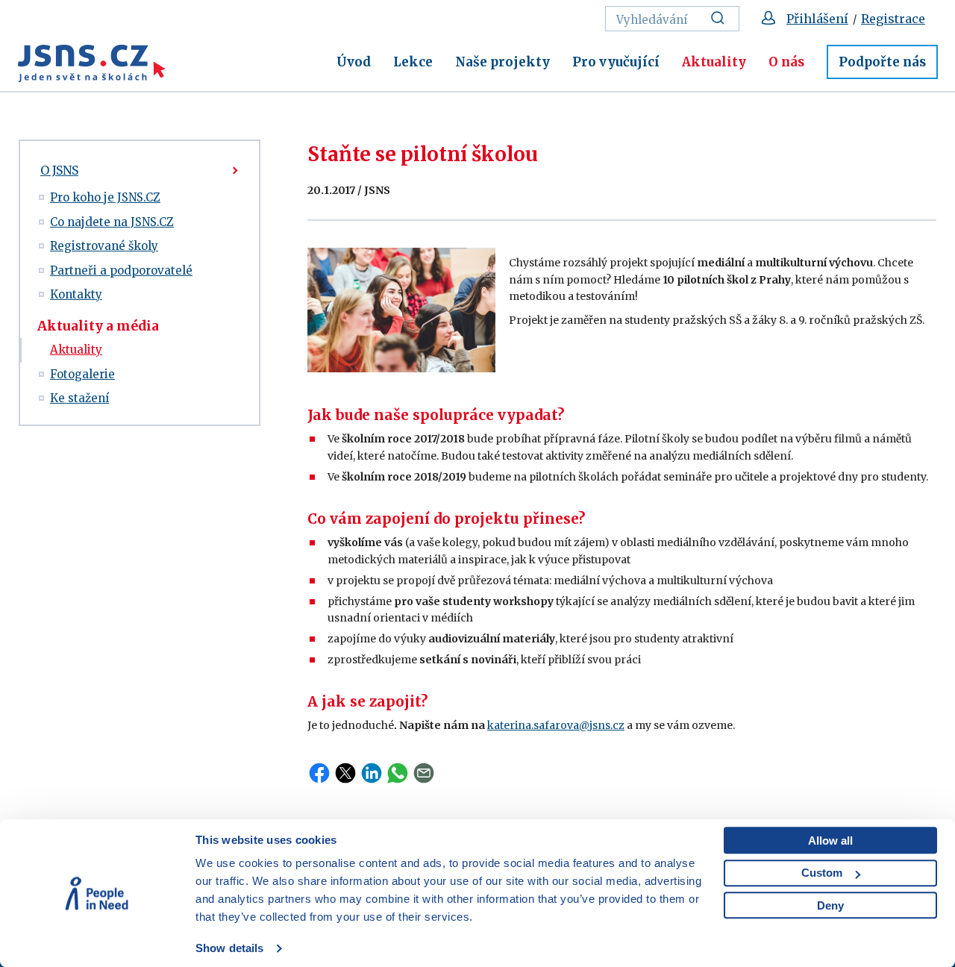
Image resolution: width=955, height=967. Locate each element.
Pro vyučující (616, 62)
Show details (229, 948)
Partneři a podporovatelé (121, 270)
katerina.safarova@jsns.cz (555, 725)
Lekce (413, 62)
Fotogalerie (82, 374)
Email (424, 773)
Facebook (319, 773)
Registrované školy (104, 246)
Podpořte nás (882, 62)
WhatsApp (398, 773)
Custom (821, 872)
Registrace (893, 18)
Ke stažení (79, 398)
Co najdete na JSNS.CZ (112, 222)
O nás (786, 62)
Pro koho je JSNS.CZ (105, 197)
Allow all (830, 840)
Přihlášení (817, 18)
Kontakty (76, 294)
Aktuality (714, 62)
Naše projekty (502, 62)
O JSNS (59, 170)
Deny (830, 905)
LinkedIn (371, 773)
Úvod (353, 62)
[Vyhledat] (722, 18)
